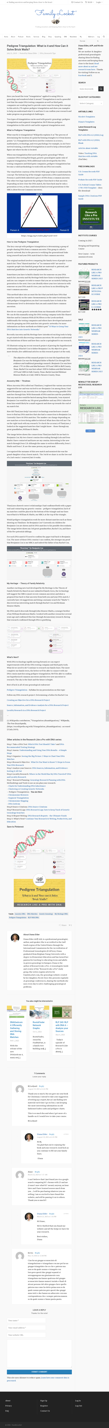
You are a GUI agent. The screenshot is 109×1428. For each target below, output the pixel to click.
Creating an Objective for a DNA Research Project (28, 700)
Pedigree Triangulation (17, 690)
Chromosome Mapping (18, 800)
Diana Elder (32, 53)
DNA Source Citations (37, 806)
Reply (41, 1086)
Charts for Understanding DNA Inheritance (27, 786)
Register (44, 1405)
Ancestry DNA (20, 914)
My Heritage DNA (61, 914)
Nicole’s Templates (86, 116)
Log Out (78, 1405)
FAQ (7, 1410)
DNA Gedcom (14, 803)
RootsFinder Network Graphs (39, 1025)
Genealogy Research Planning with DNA (47, 780)
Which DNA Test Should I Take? (42, 744)
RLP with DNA (33, 917)
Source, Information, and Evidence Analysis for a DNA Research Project (38, 705)
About (7, 1400)
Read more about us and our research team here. (88, 66)
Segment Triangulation (18, 798)
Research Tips (50, 53)
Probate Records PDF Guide (90, 179)
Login (98, 2)
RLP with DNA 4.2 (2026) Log (90, 135)
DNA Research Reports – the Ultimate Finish (47, 815)
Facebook (82, 75)
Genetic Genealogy (46, 914)
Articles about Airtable (88, 148)
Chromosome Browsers (18, 795)
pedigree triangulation (17, 917)
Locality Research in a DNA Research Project (26, 710)
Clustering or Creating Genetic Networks (26, 789)
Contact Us (78, 2)
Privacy (8, 1405)
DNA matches (32, 914)
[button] (101, 88)
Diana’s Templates (86, 121)
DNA (42, 53)
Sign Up (43, 1400)
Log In (78, 1400)
